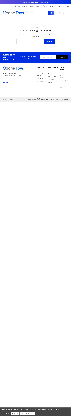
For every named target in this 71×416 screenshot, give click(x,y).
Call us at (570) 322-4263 (12, 78)
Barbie (6, 20)
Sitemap (39, 84)
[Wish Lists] (58, 13)
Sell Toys (17, 6)
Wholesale (40, 81)
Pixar (66, 77)
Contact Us (25, 6)
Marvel (15, 20)
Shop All (58, 20)
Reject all (15, 413)
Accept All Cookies (27, 413)
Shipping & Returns (35, 6)
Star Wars (39, 20)
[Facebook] (4, 82)
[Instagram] (7, 82)
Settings (6, 413)
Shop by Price (26, 20)
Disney (61, 80)
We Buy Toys (40, 71)
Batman (62, 90)
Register (66, 6)
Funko (49, 20)
